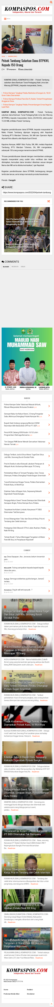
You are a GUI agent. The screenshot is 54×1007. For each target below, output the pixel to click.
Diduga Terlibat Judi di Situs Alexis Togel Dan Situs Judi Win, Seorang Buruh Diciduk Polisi (26, 614)
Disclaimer (31, 994)
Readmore (32, 629)
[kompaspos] (27, 13)
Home (3, 56)
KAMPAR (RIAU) (12, 56)
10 (5, 935)
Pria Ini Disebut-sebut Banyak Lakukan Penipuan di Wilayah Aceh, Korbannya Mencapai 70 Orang (25, 650)
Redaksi (30, 990)
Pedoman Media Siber (12, 994)
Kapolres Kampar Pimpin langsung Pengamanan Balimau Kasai (22, 245)
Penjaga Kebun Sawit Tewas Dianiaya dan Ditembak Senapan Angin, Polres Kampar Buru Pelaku (26, 793)
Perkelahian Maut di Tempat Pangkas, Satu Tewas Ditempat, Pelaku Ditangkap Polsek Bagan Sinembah (26, 686)
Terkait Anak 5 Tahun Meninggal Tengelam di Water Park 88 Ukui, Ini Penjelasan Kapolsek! (23, 943)
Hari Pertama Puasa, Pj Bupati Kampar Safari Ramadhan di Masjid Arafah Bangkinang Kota (24, 222)
